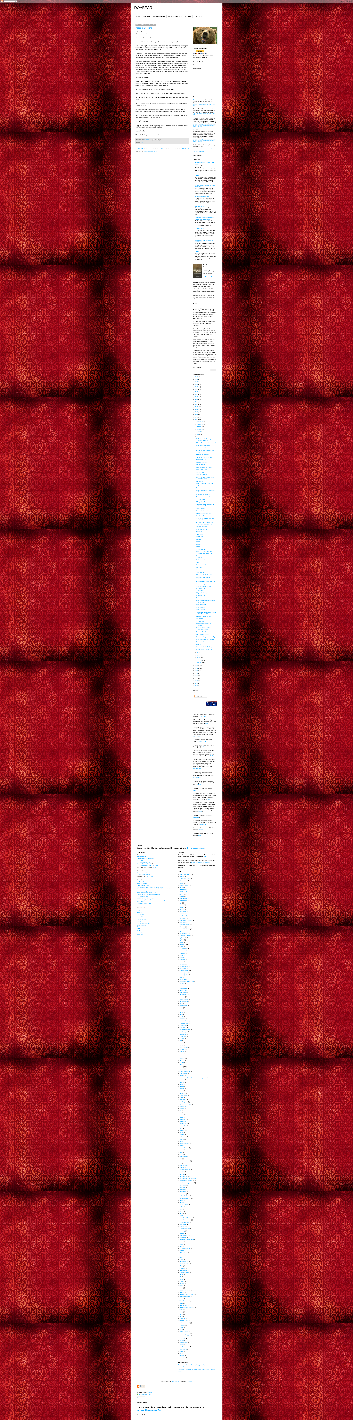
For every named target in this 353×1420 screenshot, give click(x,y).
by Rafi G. (182, 944)
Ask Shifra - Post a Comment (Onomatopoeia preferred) (204, 523)
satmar (182, 1242)
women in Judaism (185, 1336)
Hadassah (196, 817)
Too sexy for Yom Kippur (202, 196)
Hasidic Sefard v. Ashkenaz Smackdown (148, 894)
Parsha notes (183, 1176)
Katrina (139, 930)
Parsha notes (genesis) (186, 1183)
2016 (196, 397)
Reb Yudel (203, 716)
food (181, 1010)
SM (180, 1277)
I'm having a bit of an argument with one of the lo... (205, 439)
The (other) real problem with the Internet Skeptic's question (204, 218)
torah (181, 1309)
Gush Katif (183, 1036)
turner (181, 1314)
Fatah (181, 1003)
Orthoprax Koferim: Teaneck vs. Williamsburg (150, 887)
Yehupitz (200, 829)
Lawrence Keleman (185, 1104)
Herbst (181, 1043)
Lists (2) (198, 544)
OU (180, 1163)
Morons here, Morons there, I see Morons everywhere (153, 900)
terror (181, 1288)
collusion (182, 964)
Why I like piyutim (142, 883)
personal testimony (185, 1198)
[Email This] (153, 140)
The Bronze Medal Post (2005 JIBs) (147, 865)
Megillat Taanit (184, 1123)
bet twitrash (183, 918)
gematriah (182, 1018)
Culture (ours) (184, 972)
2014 (196, 402)
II (153, 867)
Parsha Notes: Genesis (143, 873)
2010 (196, 412)
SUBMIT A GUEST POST (175, 16)
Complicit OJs (184, 966)
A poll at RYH (200, 534)
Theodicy (139, 921)
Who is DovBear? (142, 856)
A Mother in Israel (185, 878)
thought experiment (185, 1296)
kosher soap (183, 1095)
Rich (194, 130)
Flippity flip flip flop (201, 593)
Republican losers (185, 1228)
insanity (182, 1062)
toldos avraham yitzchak (187, 1307)
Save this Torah (200, 572)
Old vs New (199, 618)
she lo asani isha (184, 1263)
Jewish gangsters (185, 1071)
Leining (182, 1108)
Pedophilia (183, 1191)
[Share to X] (157, 140)
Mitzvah (182, 1139)
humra (181, 1053)
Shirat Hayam (183, 1270)
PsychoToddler (197, 736)
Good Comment (184, 1023)
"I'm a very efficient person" (204, 457)
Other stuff (140, 934)
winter (181, 1329)
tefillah (181, 1285)
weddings (182, 1325)
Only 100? (199, 644)
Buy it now (150, 876)
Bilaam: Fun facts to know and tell (206, 443)
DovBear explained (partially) (145, 858)
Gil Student (204, 747)
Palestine (182, 1167)
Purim (181, 1213)
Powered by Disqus (198, 151)
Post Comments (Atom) (150, 151)
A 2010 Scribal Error (200, 229)
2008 (196, 417)
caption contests (184, 951)
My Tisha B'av (141, 882)
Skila (197, 562)
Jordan (182, 1075)
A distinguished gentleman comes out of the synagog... (206, 612)
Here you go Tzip (201, 459)
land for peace (184, 1102)
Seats (181, 1246)
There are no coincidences (187, 1294)
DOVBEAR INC (198, 16)
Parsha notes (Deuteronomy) (188, 1178)
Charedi (182, 955)
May (198, 652)
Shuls (181, 1274)
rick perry (182, 1231)
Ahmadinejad (183, 889)
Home (162, 148)
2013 (196, 404)
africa (181, 883)
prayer (181, 1211)
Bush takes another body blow (205, 564)
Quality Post (199, 536)
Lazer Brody (196, 777)
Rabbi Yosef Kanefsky (186, 1218)
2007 (196, 419)
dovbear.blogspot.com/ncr (196, 848)
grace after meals (185, 1029)
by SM (181, 946)
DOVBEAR (143, 8)
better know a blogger (186, 920)
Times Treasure (184, 1301)
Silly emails (199, 481)
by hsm (182, 940)
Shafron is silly (200, 642)
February (199, 660)
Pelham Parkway (184, 1196)
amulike (182, 896)
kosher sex (183, 1093)
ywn (181, 1353)
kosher (181, 1091)
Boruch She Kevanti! (202, 511)
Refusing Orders (184, 1222)
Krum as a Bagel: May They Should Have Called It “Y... (204, 552)
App (181, 903)
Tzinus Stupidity (200, 508)
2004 (196, 670)
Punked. (198, 539)
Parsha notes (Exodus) (186, 1180)
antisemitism (183, 900)
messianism (183, 1126)
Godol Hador (197, 768)
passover (182, 1189)
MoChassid (203, 824)
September (200, 429)
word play (182, 1338)
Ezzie (195, 790)
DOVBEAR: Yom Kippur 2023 (199, 147)
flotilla (181, 1008)
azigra (181, 905)
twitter (181, 1316)
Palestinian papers (185, 1169)
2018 (196, 392)
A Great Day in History (202, 454)
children (182, 957)
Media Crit (183, 1119)
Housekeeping (200, 595)
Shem (181, 1266)
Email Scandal (184, 990)
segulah (182, 1250)
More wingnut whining (202, 634)
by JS (181, 942)
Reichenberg (183, 1224)
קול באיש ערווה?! (201, 448)
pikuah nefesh (184, 1204)
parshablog (183, 1185)
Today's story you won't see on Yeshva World (205, 505)
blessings (182, 927)
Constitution (183, 968)
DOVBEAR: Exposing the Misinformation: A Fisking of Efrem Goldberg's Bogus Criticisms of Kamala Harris (204, 125)
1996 (196, 685)
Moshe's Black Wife (202, 632)
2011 (196, 409)
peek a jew (183, 1193)
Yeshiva (182, 1344)
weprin (181, 1327)
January (199, 662)
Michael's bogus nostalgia (203, 513)
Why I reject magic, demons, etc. (146, 892)
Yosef (181, 1351)
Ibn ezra (182, 1060)
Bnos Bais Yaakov (185, 929)
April (198, 655)
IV (156, 867)
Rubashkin (183, 1237)
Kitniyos (182, 1086)
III (155, 867)
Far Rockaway (184, 1001)
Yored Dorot (140, 901)
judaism (150, 1392)
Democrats (183, 979)
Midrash (139, 909)
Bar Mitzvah (183, 911)
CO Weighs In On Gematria (204, 575)
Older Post (185, 148)
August (199, 431)
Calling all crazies (200, 206)
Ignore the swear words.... (203, 616)
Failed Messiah (184, 999)
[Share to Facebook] (159, 140)
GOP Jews (140, 932)
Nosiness (199, 488)
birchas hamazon (185, 924)
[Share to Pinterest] (160, 140)
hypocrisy (182, 1058)
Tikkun (181, 1298)
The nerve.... (200, 621)
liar (180, 1110)
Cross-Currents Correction (204, 649)
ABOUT (138, 16)
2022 (196, 384)
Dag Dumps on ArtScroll (203, 445)
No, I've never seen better (203, 497)
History (182, 1051)
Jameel (182, 1069)
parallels (182, 1172)
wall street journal (185, 1323)
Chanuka (182, 953)
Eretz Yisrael (183, 994)
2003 (196, 673)
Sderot (181, 1244)
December (200, 421)
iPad (181, 1064)
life (180, 1112)
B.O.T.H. (182, 907)
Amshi (181, 894)
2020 (196, 389)
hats (181, 1040)
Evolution (182, 997)
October (199, 426)
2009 (196, 414)
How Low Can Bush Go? (203, 494)
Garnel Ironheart (198, 100)
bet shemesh (183, 916)
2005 (196, 668)
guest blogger (184, 1032)
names (181, 1145)
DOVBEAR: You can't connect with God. (202, 104)
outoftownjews (184, 1165)
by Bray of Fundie (185, 935)
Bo (180, 931)
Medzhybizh (183, 1121)
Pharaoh (182, 1202)
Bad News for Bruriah (202, 560)
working (182, 1340)
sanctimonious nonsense (187, 1239)
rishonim (182, 1233)
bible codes (183, 922)
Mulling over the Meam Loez (145, 898)
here (205, 856)
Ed (180, 986)
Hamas (182, 1038)
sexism (182, 1255)
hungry (182, 1056)
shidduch (182, 1268)
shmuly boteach (184, 1272)
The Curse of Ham (142, 896)
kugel (181, 1097)
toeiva (181, 1303)
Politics (182, 1207)
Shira (206, 723)
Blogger (190, 1381)
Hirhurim (182, 1049)
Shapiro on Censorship (203, 516)
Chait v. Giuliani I (201, 609)
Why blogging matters (143, 862)
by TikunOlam (184, 948)
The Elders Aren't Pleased (203, 586)
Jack (199, 784)
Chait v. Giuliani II (201, 607)
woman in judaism (185, 1334)
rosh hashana (184, 1235)
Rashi (138, 910)
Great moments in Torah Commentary (203, 578)
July (198, 434)
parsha (182, 1174)
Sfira (181, 1257)
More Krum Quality (201, 469)
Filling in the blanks (201, 502)
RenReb (212, 756)
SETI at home (184, 1253)
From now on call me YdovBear (205, 639)
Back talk (199, 598)
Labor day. (183, 1099)
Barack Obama (184, 913)
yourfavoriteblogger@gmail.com (200, 862)
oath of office (183, 1156)
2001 (196, 678)
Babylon (182, 909)
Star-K (181, 1279)
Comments (198, 696)
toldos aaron (183, 1305)
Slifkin (138, 928)
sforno (181, 1259)
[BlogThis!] (155, 140)
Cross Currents (141, 925)
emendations (183, 992)
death (181, 977)
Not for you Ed (200, 464)
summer (182, 1281)
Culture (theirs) (184, 975)
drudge (182, 983)
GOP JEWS (183, 1027)
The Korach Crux (201, 549)
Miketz (181, 1132)
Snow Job (199, 531)
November (200, 424)
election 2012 (183, 988)
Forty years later (201, 604)
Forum (181, 1012)
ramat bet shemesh (185, 1220)
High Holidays (184, 1047)
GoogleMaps (183, 1025)
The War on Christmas (143, 923)
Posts (197, 693)
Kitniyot (182, 1088)
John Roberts (183, 1073)
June (198, 437)
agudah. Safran (184, 885)
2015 (196, 399)
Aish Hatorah (183, 892)
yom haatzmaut (184, 1347)
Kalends (182, 1082)
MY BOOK (188, 16)
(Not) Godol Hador (185, 874)
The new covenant (201, 526)
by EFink (182, 938)
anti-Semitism (183, 898)
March (199, 657)
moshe (181, 1141)
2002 (196, 675)
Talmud (182, 1283)
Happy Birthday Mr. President (204, 467)
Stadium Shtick (200, 499)
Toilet (197, 570)
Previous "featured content (144, 864)
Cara (208, 799)
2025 (196, 377)
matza (181, 1117)
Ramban (139, 912)
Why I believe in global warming (205, 581)
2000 (196, 681)
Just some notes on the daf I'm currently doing (193, 1078)
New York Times (184, 1148)
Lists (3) (198, 541)
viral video (182, 1318)
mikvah (182, 1134)
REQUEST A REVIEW (159, 16)
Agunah (182, 887)
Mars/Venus (199, 567)
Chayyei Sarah (202, 741)
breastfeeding (184, 933)
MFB (181, 1128)
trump (181, 1312)
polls (181, 1209)
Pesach (182, 1200)
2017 (196, 394)
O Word (182, 1154)
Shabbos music (184, 1261)
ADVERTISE (146, 16)
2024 (196, 379)
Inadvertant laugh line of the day (205, 637)
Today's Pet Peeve (201, 474)
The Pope (140, 916)
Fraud (181, 1014)
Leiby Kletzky (183, 1106)
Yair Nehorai (183, 1342)
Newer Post (139, 148)
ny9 (181, 1152)
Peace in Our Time (144, 28)
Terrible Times (200, 472)
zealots (182, 1355)
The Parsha (140, 914)
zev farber (182, 1358)
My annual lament (201, 529)
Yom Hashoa (183, 1349)
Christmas (182, 959)
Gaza (181, 1016)
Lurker (181, 1115)
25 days (182, 876)
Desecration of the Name (187, 981)
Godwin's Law (184, 1021)
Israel (141, 142)
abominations (183, 881)
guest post (183, 1034)
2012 (196, 407)
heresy (181, 1045)
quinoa (181, 1215)
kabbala (182, 1080)
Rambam (139, 927)
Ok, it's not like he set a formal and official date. (205, 477)
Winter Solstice (184, 1331)
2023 (196, 382)
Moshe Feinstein (184, 1143)
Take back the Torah (143, 885)
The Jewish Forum (185, 1290)
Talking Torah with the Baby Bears (206, 647)
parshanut (182, 1187)
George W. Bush (142, 919)
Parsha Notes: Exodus (143, 874)
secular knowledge (185, 1248)
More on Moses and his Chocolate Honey (203, 628)
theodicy (182, 1292)
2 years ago (199, 126)
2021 (196, 387)
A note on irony (200, 584)
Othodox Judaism (185, 1161)
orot (181, 1158)
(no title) (197, 175)
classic (181, 962)
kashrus (182, 1084)
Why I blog (140, 860)
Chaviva (200, 811)
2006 (196, 665)
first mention (183, 1005)
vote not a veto (184, 1320)
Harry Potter (140, 918)
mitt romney (183, 1137)
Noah (181, 1150)
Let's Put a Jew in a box (144, 903)
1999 (196, 683)
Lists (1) (198, 546)
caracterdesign (175, 1381)
